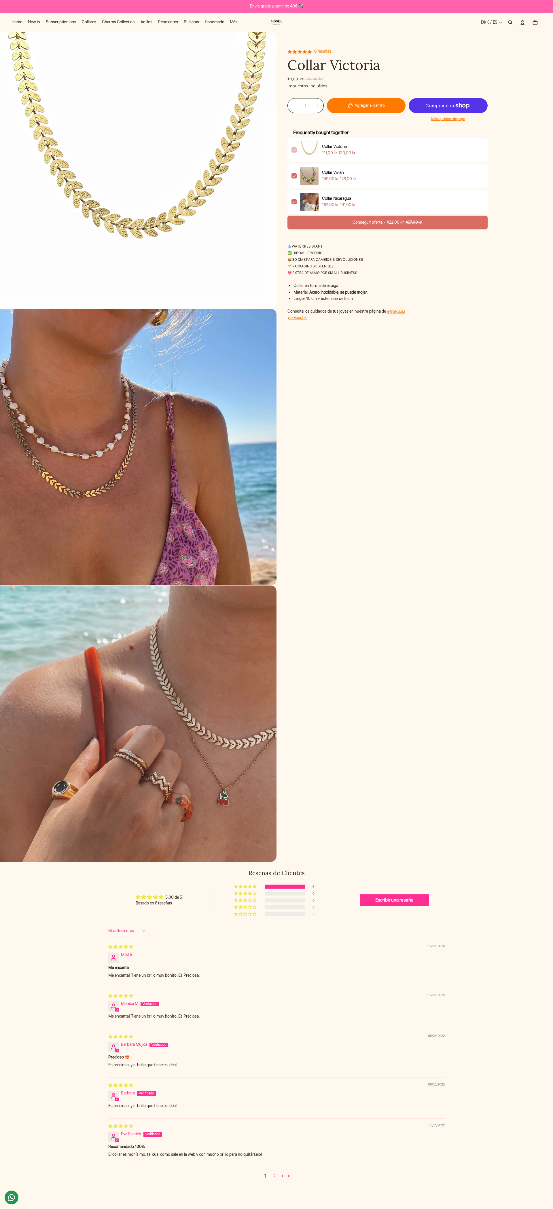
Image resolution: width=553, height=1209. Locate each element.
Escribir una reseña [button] (394, 900)
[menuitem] (17, 22)
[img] (120, 947)
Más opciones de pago (448, 119)
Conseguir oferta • (387, 223)
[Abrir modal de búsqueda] (510, 22)
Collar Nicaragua (336, 199)
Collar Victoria (334, 147)
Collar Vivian (333, 173)
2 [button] (274, 1176)
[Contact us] (11, 1197)
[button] (245, 887)
